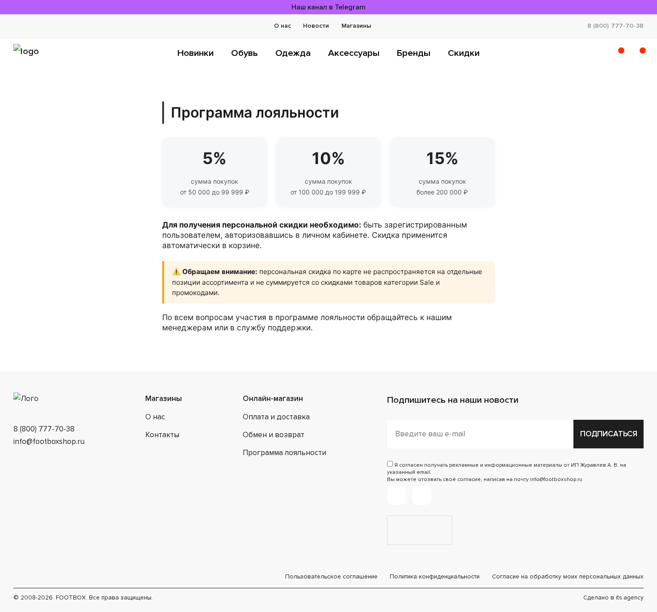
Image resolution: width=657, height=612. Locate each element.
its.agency (630, 597)
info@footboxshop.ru (48, 441)
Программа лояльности (284, 452)
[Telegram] (396, 495)
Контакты (162, 434)
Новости (316, 26)
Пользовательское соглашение (331, 576)
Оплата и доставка (276, 417)
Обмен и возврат (273, 434)
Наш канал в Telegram (328, 7)
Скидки (464, 53)
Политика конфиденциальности (435, 576)
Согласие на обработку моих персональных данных (568, 576)
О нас (282, 26)
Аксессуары (353, 53)
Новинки (195, 53)
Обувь (244, 53)
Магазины (356, 26)
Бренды (413, 53)
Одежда (293, 53)
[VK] (421, 495)
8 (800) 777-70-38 (615, 26)
